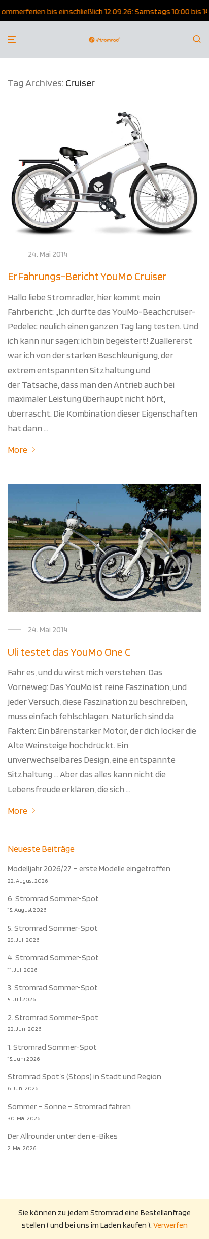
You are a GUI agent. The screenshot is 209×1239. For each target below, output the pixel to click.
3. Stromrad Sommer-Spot (53, 987)
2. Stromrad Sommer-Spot (53, 1017)
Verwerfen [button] (170, 1225)
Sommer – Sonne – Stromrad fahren (69, 1106)
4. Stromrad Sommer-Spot (53, 957)
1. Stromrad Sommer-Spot (52, 1047)
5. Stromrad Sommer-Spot (53, 928)
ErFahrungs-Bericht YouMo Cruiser (87, 276)
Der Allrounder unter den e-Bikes (63, 1136)
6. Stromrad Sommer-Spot (53, 898)
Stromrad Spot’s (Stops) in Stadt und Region (84, 1076)
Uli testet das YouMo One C (69, 651)
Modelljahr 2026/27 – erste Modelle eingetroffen (89, 869)
